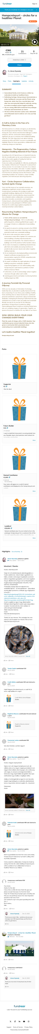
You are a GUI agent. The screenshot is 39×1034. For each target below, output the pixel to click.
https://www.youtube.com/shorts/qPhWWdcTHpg (18, 600)
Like (6, 660)
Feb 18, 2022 (11, 882)
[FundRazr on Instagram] (28, 1021)
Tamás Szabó (12, 668)
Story (4, 81)
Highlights (16, 81)
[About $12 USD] (7, 428)
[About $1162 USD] (9, 477)
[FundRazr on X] (10, 1021)
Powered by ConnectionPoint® (19, 1030)
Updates (24, 81)
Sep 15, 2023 (21, 759)
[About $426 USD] (10, 52)
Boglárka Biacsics (13, 714)
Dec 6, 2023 (21, 560)
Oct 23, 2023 (11, 670)
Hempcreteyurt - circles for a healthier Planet (22, 933)
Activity (31, 81)
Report (25, 76)
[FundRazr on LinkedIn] (19, 1021)
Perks (9, 81)
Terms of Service (18, 1027)
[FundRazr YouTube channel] (24, 1021)
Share (19, 65)
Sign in (34, 4)
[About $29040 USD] (11, 528)
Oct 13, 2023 (11, 686)
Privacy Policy (28, 1027)
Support (9, 1027)
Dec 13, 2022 (21, 851)
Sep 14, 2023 (11, 826)
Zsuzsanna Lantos (13, 740)
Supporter (18, 726)
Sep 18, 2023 (11, 742)
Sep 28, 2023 (11, 717)
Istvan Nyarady (15, 71)
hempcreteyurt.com (8, 335)
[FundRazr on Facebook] (15, 1021)
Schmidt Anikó (12, 822)
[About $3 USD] (6, 386)
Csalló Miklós (12, 682)
